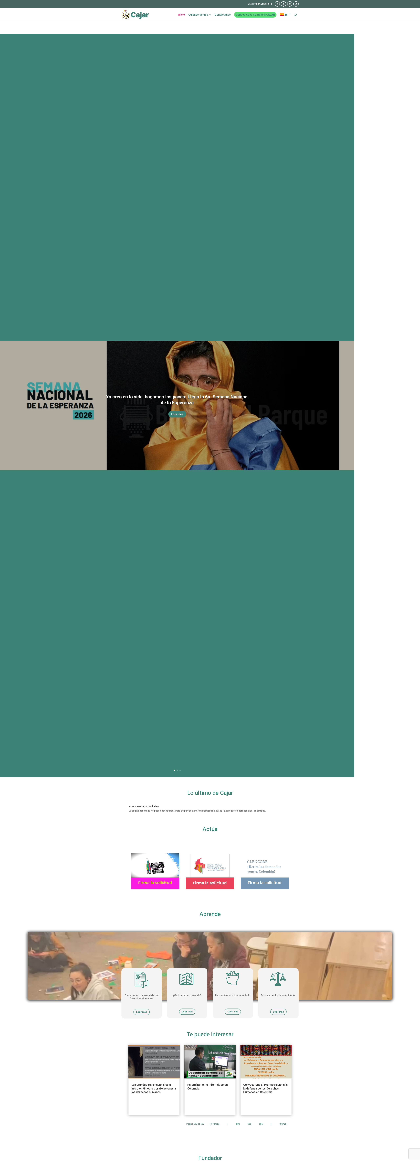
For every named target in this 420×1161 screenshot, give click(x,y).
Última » (283, 1124)
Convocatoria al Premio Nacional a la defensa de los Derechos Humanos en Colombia (265, 1088)
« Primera (214, 1124)
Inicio (181, 15)
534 (238, 1124)
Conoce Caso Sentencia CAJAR (255, 14)
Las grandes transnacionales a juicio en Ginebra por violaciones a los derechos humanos (153, 1088)
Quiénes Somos (198, 15)
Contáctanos (223, 15)
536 (261, 1124)
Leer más (177, 414)
